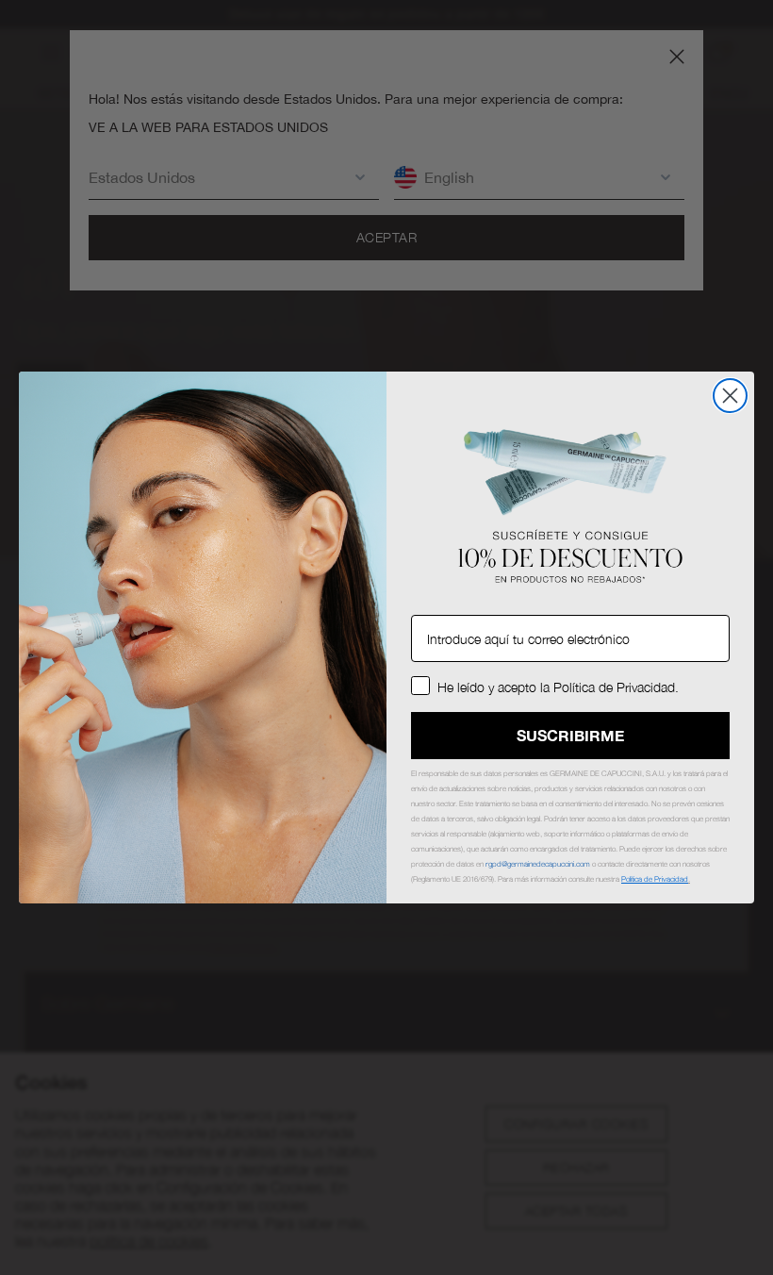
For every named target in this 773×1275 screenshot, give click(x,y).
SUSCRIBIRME (570, 735)
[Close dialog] (730, 395)
